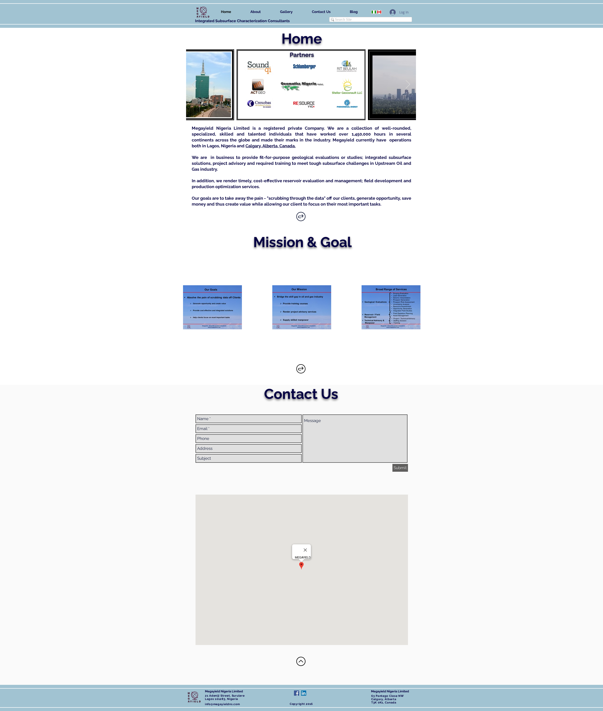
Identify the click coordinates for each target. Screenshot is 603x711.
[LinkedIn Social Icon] (303, 693)
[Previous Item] (194, 84)
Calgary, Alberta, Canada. (270, 145)
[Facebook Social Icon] (296, 693)
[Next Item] (408, 84)
